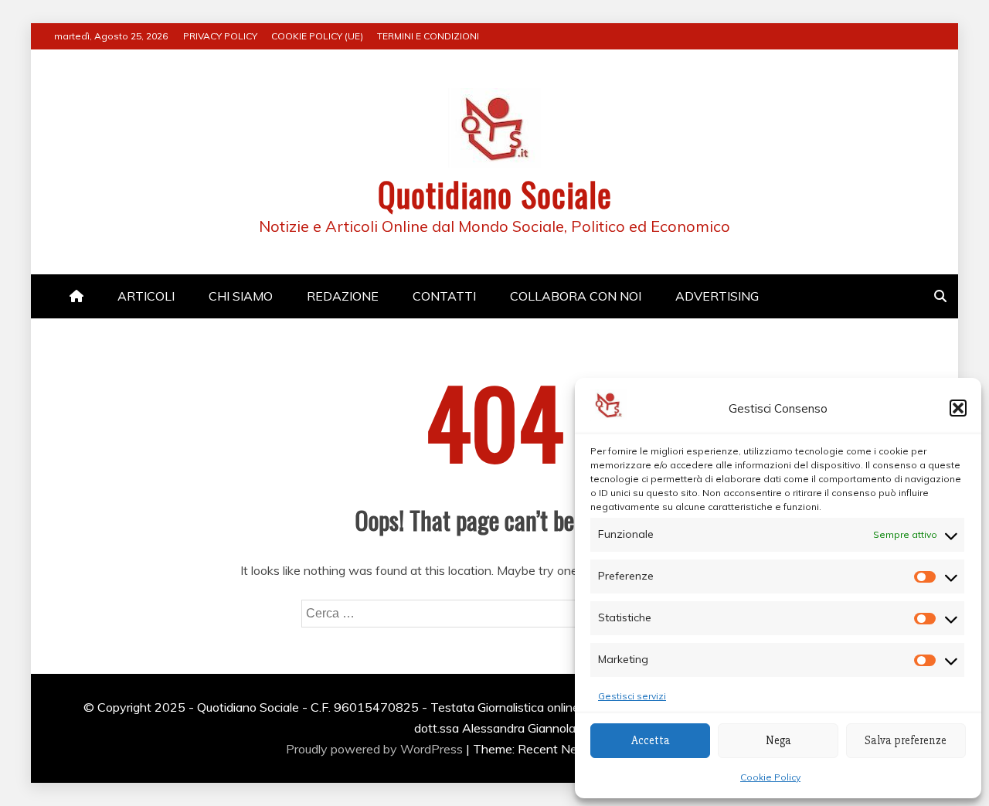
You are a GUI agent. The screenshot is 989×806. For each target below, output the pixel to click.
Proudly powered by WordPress (376, 749)
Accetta (650, 740)
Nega (778, 740)
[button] (958, 408)
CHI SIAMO (241, 296)
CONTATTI (444, 296)
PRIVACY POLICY (220, 36)
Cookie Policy (770, 777)
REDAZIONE (343, 296)
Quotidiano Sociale (495, 194)
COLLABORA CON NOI (575, 296)
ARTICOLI (146, 296)
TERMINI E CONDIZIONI (428, 36)
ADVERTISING (717, 296)
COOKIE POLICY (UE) (317, 36)
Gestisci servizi (632, 696)
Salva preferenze (906, 740)
